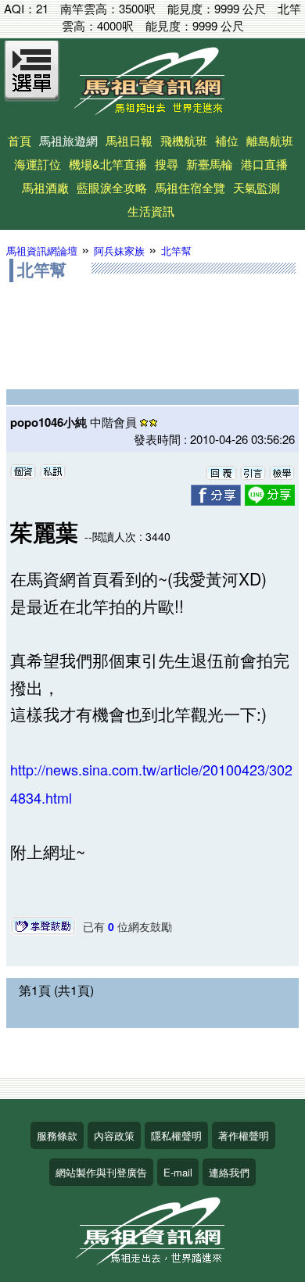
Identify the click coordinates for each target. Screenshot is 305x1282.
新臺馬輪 (209, 164)
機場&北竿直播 (108, 164)
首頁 (19, 140)
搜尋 (166, 164)
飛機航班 (183, 140)
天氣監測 (256, 187)
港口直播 (264, 164)
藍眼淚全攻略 (112, 187)
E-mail (177, 1172)
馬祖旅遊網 (68, 140)
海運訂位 (37, 164)
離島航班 (269, 140)
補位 (227, 140)
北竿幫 (176, 250)
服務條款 (57, 1135)
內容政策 (114, 1135)
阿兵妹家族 (119, 250)
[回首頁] (152, 109)
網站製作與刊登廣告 (101, 1172)
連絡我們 (229, 1172)
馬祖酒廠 (45, 187)
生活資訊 (150, 210)
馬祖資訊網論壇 (41, 250)
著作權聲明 (243, 1135)
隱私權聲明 (176, 1135)
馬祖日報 (129, 140)
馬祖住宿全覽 (190, 187)
